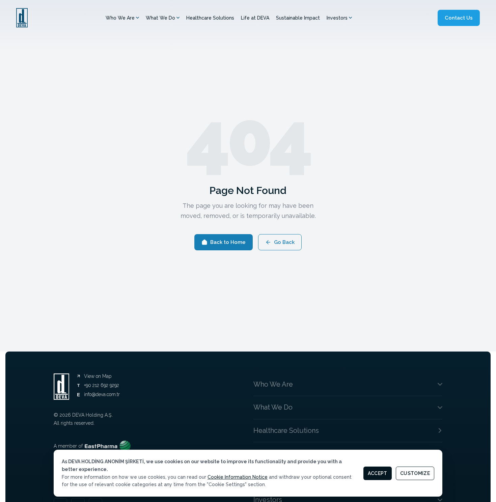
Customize (415, 473)
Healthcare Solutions (210, 18)
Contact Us (459, 18)
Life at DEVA (255, 18)
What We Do (160, 18)
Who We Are (120, 18)
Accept (377, 473)
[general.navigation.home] (22, 18)
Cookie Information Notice (238, 477)
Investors (337, 18)
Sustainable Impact (298, 18)
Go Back (284, 242)
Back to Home (228, 242)
